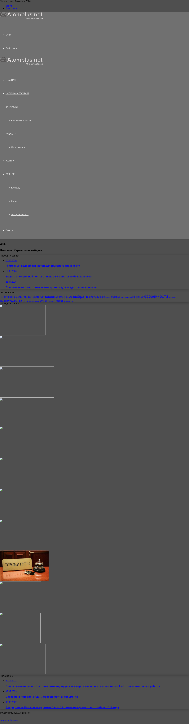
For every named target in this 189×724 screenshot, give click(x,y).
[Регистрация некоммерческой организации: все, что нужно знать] (27, 366)
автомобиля (36, 296)
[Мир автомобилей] (21, 19)
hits (1, 297)
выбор (69, 297)
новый (107, 297)
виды (49, 296)
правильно (172, 297)
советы (59, 301)
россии (52, 301)
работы (26, 301)
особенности (156, 296)
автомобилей (18, 296)
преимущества (11, 300)
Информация (18, 147)
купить (92, 297)
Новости (11, 134)
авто (6, 296)
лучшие (100, 297)
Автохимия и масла (21, 120)
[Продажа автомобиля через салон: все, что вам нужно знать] (20, 642)
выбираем (59, 297)
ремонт (44, 300)
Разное (10, 174)
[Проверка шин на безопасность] (22, 518)
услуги (70, 301)
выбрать (80, 296)
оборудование (125, 297)
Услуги (10, 161)
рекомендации (34, 301)
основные (138, 296)
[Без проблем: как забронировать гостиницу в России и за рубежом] (24, 580)
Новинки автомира (17, 93)
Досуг (14, 201)
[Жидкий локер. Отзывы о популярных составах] (27, 425)
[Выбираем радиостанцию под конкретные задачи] (27, 549)
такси (65, 301)
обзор (114, 296)
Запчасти (12, 107)
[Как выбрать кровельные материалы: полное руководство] (23, 673)
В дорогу (15, 187)
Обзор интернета (20, 214)
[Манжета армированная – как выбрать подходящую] (20, 611)
